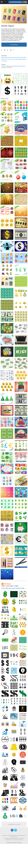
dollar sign (8, 588)
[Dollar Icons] (21, 246)
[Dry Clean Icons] (7, 164)
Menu (25, 2)
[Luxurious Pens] (7, 562)
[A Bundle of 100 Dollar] (21, 480)
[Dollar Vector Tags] (21, 223)
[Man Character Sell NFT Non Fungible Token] (21, 422)
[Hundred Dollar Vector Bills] (21, 398)
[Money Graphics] (7, 539)
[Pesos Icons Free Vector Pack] (21, 305)
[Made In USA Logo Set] (7, 527)
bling (2, 57)
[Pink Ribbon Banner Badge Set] (7, 211)
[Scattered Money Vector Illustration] (23, 594)
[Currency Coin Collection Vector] (21, 375)
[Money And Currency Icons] (7, 515)
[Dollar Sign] (7, 129)
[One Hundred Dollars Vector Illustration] (7, 328)
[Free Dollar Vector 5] (21, 281)
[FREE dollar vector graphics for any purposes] (23, 640)
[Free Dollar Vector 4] (7, 281)
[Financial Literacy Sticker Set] (7, 258)
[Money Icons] (21, 515)
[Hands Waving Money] (21, 492)
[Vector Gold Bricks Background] (7, 141)
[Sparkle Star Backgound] (7, 574)
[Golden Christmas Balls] (7, 176)
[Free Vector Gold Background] (21, 141)
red (6, 59)
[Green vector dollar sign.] (14, 602)
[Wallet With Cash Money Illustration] (21, 387)
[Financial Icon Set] (21, 445)
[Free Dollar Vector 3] (7, 305)
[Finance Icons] (7, 375)
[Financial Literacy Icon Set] (7, 270)
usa (25, 59)
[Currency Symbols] (7, 106)
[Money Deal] (21, 340)
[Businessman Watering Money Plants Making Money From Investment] (21, 117)
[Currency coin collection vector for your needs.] (23, 625)
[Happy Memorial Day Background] (21, 129)
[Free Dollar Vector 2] (7, 293)
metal (24, 57)
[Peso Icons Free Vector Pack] (7, 223)
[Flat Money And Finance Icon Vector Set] (7, 117)
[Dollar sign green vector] (5, 594)
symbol (20, 59)
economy (14, 57)
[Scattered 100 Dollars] (21, 363)
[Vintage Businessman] (7, 410)
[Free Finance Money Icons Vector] (7, 492)
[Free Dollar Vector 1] (21, 293)
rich (8, 59)
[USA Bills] (21, 410)
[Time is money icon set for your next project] (23, 648)
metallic (3, 59)
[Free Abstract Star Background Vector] (7, 187)
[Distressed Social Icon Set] (21, 152)
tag (23, 59)
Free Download (14, 44)
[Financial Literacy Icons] (7, 457)
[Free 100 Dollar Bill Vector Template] (21, 234)
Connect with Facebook (16, 2)
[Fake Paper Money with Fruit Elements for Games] (21, 469)
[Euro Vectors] (21, 539)
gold (22, 57)
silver (16, 59)
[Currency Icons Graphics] (7, 398)
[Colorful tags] (21, 176)
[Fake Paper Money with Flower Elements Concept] (7, 469)
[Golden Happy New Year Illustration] (21, 211)
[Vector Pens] (21, 562)
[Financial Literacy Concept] (21, 457)
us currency (4, 60)
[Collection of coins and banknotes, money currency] (14, 625)
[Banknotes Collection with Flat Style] (7, 422)
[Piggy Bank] (7, 340)
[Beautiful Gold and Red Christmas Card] (7, 152)
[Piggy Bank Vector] (21, 527)
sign (14, 59)
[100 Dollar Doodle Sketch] (21, 328)
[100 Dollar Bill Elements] (7, 316)
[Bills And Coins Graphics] (7, 352)
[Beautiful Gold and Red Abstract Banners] (21, 187)
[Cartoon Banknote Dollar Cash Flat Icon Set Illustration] (7, 433)
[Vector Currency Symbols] (21, 504)
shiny (11, 59)
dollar (10, 57)
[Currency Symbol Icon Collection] (21, 106)
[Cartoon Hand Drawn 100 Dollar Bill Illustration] (21, 352)
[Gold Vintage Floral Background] (21, 199)
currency (6, 57)
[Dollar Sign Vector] (7, 551)
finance (18, 57)
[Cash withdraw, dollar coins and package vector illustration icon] (14, 640)
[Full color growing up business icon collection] (23, 602)
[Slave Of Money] (7, 246)
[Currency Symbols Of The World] (7, 504)
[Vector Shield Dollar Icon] (23, 670)
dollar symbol (16, 588)
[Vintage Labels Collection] (21, 164)
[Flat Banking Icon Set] (7, 480)
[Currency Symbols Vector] (21, 270)
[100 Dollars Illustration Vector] (7, 363)
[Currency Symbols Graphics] (7, 445)
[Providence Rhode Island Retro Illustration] (21, 433)
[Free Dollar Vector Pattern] (21, 316)
